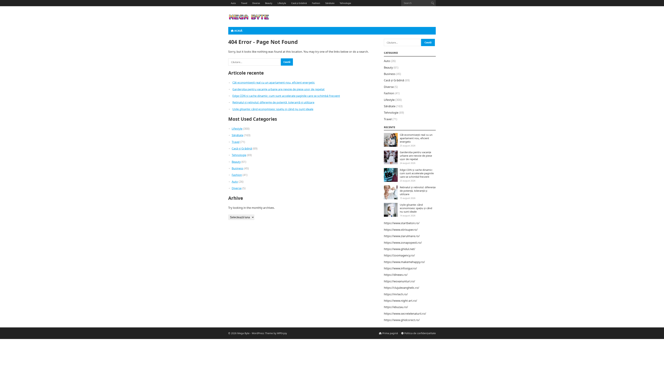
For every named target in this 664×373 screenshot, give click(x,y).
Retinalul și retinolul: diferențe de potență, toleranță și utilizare (273, 102)
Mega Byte (243, 333)
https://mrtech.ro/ (396, 294)
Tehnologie (345, 3)
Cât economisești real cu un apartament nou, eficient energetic (273, 82)
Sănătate (329, 3)
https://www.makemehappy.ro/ (404, 262)
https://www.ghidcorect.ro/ (402, 320)
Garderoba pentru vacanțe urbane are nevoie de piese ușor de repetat (278, 89)
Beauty (268, 3)
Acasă (238, 30)
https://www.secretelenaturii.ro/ (405, 313)
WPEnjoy (282, 333)
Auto (233, 3)
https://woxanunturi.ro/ (399, 281)
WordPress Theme (262, 333)
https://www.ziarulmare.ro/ (402, 236)
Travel (244, 3)
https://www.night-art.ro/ (400, 301)
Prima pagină (390, 333)
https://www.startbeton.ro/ (401, 223)
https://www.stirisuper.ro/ (401, 230)
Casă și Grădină (299, 3)
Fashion (316, 3)
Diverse (256, 3)
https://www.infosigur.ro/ (400, 268)
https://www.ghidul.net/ (399, 249)
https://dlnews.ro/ (396, 275)
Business (237, 168)
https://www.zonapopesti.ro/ (403, 243)
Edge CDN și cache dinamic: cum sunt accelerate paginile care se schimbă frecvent (286, 96)
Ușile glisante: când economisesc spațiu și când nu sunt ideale (272, 109)
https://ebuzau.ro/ (396, 307)
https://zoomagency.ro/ (399, 255)
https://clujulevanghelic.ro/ (401, 288)
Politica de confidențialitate (420, 333)
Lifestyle (282, 3)
